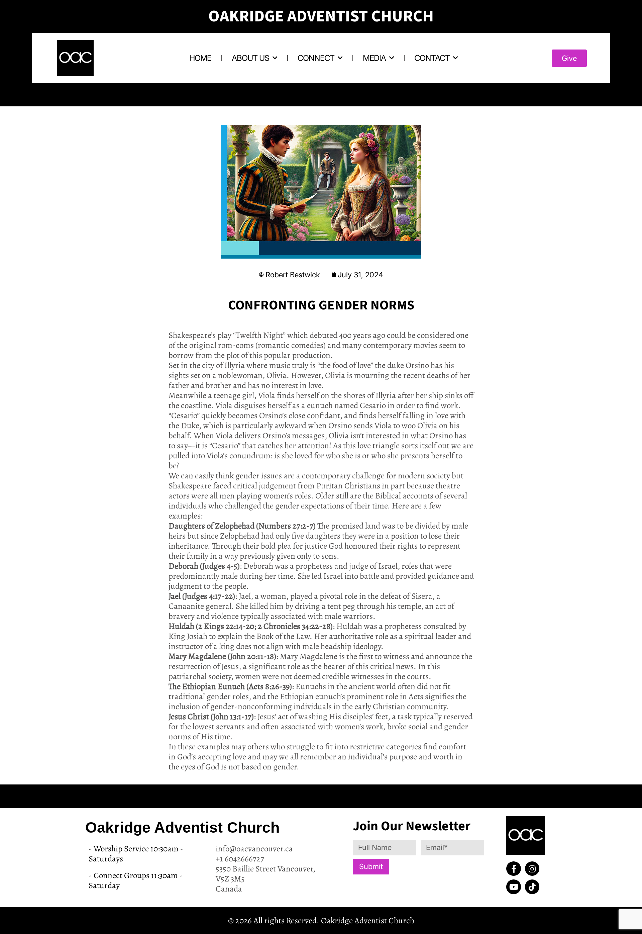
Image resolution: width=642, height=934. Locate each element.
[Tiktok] (532, 886)
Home (200, 58)
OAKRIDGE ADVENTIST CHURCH (321, 16)
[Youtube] (513, 886)
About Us (250, 58)
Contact (432, 58)
